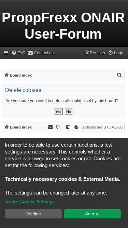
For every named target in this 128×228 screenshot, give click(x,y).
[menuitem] (18, 53)
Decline (33, 213)
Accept (92, 213)
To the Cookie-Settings (29, 201)
